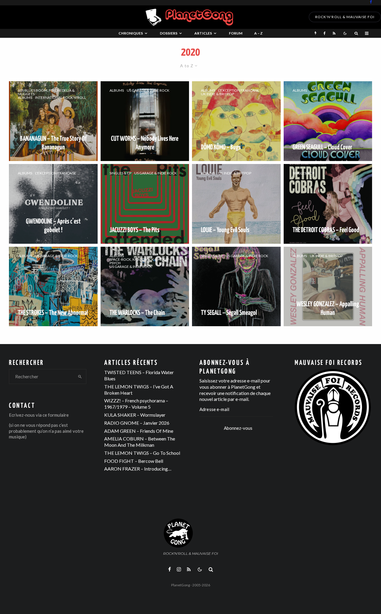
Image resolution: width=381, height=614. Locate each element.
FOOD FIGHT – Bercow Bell (133, 461)
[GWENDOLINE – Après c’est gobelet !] (53, 204)
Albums (25, 97)
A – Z (258, 33)
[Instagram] (179, 569)
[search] (80, 376)
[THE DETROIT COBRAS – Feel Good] (328, 204)
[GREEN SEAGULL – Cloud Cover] (328, 121)
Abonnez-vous (238, 428)
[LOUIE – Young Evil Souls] (236, 204)
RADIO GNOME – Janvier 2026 (136, 423)
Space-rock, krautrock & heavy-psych (140, 261)
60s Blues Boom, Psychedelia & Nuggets (46, 92)
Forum (235, 33)
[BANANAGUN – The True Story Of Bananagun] (53, 121)
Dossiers (168, 33)
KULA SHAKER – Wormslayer (134, 415)
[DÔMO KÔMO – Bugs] (236, 121)
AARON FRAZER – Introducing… (137, 468)
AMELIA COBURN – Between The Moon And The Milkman (139, 442)
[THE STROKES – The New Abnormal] (53, 286)
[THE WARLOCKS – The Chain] (145, 286)
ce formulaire (56, 415)
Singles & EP (120, 173)
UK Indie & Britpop (217, 94)
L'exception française (238, 90)
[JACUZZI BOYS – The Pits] (145, 204)
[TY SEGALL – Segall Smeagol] (236, 286)
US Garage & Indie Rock (148, 90)
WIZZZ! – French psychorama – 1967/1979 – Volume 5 (136, 404)
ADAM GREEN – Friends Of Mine (138, 431)
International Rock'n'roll (60, 97)
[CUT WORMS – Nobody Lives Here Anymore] (145, 121)
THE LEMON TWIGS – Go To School (142, 453)
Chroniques (130, 33)
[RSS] (334, 33)
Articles (203, 33)
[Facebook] (371, 2)
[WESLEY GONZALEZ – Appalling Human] (328, 286)
